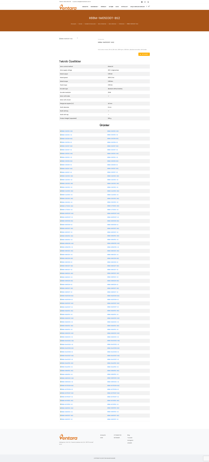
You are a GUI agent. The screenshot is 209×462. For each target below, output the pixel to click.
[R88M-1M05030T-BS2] (77, 39)
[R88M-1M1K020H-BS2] (66, 258)
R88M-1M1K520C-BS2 (113, 273)
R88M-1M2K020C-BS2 (113, 318)
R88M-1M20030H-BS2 (113, 296)
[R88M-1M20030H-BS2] (66, 296)
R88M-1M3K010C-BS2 (113, 326)
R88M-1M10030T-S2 (112, 232)
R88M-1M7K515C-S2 (112, 404)
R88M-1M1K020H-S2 (112, 262)
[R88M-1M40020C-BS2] (67, 340)
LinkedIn (129, 443)
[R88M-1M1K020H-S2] (66, 262)
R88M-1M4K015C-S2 (113, 367)
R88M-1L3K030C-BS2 (113, 183)
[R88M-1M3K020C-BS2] (66, 333)
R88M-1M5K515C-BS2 (113, 370)
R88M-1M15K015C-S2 (113, 247)
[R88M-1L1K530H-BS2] (66, 161)
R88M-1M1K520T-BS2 (113, 288)
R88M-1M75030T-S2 (113, 397)
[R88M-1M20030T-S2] (66, 307)
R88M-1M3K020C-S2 (113, 337)
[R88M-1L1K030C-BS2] (66, 131)
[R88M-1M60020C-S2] (66, 382)
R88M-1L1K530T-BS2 (112, 168)
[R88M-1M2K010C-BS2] (66, 311)
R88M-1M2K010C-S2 (112, 314)
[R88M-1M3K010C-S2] (66, 329)
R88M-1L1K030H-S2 (112, 142)
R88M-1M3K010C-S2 (112, 329)
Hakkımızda (94, 6)
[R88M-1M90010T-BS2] (66, 415)
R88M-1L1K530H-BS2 (112, 161)
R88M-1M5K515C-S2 (112, 374)
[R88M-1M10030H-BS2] (66, 221)
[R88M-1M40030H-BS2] (66, 348)
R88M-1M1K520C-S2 (112, 277)
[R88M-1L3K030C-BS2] (66, 183)
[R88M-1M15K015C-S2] (66, 247)
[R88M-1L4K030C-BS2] (66, 191)
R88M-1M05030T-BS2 (106, 42)
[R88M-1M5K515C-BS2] (66, 370)
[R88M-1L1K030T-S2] (66, 150)
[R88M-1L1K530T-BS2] (66, 168)
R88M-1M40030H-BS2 (113, 348)
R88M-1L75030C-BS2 (113, 206)
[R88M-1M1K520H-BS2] (66, 281)
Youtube (129, 438)
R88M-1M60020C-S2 (113, 382)
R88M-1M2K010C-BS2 (113, 311)
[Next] (94, 38)
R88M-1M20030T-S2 (113, 307)
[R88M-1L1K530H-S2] (66, 165)
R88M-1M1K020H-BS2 (113, 258)
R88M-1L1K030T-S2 (112, 150)
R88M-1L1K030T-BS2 (112, 146)
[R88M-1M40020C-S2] (66, 344)
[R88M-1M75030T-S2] (66, 397)
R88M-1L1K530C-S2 (112, 157)
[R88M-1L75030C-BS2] (66, 206)
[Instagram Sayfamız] (145, 1)
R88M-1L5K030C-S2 (112, 202)
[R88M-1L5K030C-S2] (66, 202)
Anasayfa (85, 6)
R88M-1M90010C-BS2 (113, 408)
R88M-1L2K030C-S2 (112, 180)
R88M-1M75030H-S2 (113, 389)
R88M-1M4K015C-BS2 (113, 363)
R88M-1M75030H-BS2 (113, 385)
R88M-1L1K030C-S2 (112, 135)
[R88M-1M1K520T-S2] (66, 292)
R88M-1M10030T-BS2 (113, 228)
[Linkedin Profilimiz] (148, 1)
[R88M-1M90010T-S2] (66, 419)
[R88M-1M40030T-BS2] (66, 355)
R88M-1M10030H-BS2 (113, 221)
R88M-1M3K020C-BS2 (113, 333)
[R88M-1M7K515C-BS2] (66, 400)
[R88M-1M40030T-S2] (66, 359)
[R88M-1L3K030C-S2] (66, 187)
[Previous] (60, 38)
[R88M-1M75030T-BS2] (66, 393)
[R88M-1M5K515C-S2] (66, 374)
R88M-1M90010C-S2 (113, 412)
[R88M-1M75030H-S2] (66, 389)
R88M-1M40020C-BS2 (113, 340)
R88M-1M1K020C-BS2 (113, 251)
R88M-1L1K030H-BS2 (112, 138)
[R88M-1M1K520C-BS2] (66, 273)
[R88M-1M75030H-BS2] (66, 385)
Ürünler (103, 6)
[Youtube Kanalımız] (141, 1)
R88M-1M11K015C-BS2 (113, 236)
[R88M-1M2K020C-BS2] (66, 318)
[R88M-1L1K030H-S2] (66, 142)
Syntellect (124, 6)
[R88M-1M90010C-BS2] (66, 408)
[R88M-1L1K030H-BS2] (66, 138)
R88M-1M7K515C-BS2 (113, 400)
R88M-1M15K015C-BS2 (113, 243)
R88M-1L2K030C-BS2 (113, 176)
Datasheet (145, 54)
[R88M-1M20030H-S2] (66, 299)
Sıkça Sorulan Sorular (137, 6)
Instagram (130, 440)
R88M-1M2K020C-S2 (113, 322)
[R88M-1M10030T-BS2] (66, 228)
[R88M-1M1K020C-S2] (66, 254)
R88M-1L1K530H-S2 (112, 165)
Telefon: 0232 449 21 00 (65, 1)
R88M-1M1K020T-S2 (112, 269)
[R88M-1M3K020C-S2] (66, 337)
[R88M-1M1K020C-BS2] (66, 251)
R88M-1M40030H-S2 (113, 352)
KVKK (101, 438)
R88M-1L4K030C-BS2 (113, 191)
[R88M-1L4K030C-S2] (66, 194)
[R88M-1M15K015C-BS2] (66, 243)
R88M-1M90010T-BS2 (113, 415)
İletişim (111, 6)
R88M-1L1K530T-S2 (112, 172)
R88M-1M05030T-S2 (113, 217)
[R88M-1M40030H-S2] (66, 352)
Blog (117, 6)
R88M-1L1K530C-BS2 (113, 153)
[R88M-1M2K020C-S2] (66, 322)
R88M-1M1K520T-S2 (112, 292)
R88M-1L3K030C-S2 (112, 187)
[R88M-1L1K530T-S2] (66, 172)
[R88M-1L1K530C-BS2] (66, 153)
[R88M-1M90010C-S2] (66, 412)
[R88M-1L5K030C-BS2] (66, 198)
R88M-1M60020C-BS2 (113, 378)
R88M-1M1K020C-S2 (112, 254)
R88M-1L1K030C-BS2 (113, 131)
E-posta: (82, 1)
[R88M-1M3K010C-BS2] (66, 326)
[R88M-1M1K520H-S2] (66, 284)
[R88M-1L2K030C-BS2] (66, 176)
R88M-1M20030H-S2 (113, 299)
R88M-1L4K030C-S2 (112, 195)
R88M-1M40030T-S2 (113, 359)
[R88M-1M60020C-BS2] (67, 378)
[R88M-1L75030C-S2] (66, 209)
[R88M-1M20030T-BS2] (66, 303)
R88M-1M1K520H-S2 (112, 284)
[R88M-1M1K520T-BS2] (66, 288)
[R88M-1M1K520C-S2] (66, 277)
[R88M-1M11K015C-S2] (66, 239)
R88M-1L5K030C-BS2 (113, 198)
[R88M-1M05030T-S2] (66, 217)
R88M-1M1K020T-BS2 (113, 266)
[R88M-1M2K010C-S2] (66, 314)
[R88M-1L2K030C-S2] (66, 180)
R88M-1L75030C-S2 (112, 209)
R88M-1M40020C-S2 (113, 344)
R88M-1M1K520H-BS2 (113, 281)
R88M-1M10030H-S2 (112, 224)
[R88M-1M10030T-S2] (66, 232)
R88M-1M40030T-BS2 (113, 355)
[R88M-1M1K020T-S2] (66, 269)
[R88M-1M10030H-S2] (66, 224)
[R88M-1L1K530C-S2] (66, 157)
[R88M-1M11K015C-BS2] (66, 236)
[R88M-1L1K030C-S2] (66, 135)
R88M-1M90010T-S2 (112, 419)
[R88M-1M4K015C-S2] (66, 367)
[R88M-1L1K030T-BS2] (66, 146)
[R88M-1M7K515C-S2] (66, 404)
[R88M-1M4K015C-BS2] (66, 363)
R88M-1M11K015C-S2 (112, 239)
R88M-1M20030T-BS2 (113, 303)
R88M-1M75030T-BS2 (113, 393)
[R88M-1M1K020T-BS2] (66, 266)
